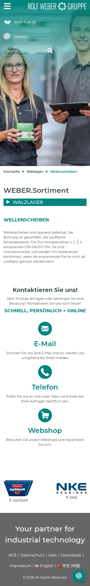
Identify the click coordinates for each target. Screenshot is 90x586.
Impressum (20, 566)
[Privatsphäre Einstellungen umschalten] (78, 576)
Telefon (45, 387)
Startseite (11, 172)
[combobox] (24, 51)
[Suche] (50, 51)
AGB (12, 555)
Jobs (52, 555)
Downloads (71, 555)
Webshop (45, 430)
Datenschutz (32, 555)
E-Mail (45, 343)
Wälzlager (35, 172)
